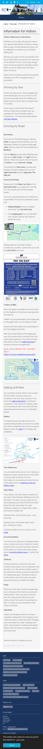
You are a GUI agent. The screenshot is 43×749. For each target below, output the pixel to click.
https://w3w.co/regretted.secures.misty (19, 354)
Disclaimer (35, 691)
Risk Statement (8, 691)
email (6, 532)
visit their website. (10, 119)
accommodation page (18, 552)
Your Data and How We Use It (12, 663)
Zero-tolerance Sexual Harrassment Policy (16, 669)
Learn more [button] (20, 740)
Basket (32, 2)
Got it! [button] (11, 745)
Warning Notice (32, 688)
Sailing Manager (28, 342)
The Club (13, 24)
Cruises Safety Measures (10, 694)
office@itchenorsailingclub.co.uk (17, 729)
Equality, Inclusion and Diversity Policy (15, 672)
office (21, 429)
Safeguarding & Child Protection (13, 666)
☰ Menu (21, 18)
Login (38, 2)
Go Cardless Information (31, 663)
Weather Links (7, 707)
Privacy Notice (17, 660)
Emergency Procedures (23, 691)
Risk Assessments (28, 685)
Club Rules (6, 660)
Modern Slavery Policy (10, 675)
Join (27, 2)
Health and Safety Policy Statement (14, 688)
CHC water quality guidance (11, 685)
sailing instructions (19, 401)
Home (6, 24)
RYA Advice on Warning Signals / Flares (15, 697)
